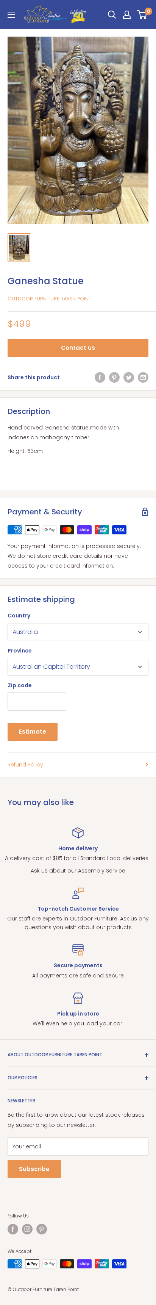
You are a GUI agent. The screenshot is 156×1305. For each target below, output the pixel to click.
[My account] (127, 15)
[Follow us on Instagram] (27, 1229)
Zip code (20, 685)
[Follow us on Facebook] (13, 1229)
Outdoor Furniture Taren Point (49, 298)
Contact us (78, 348)
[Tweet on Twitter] (128, 377)
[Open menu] (11, 15)
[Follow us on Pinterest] (41, 1229)
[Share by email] (143, 377)
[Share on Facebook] (100, 377)
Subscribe (34, 1169)
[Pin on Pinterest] (114, 377)
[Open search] (112, 15)
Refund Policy (25, 764)
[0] (142, 14)
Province (20, 650)
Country (19, 615)
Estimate (32, 732)
